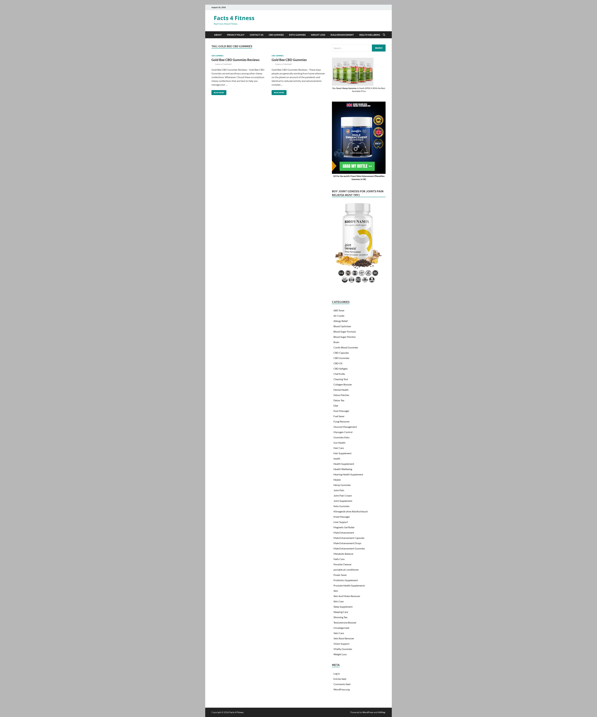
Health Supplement (343, 463)
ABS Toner (339, 310)
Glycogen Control (342, 432)
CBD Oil (337, 363)
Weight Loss (318, 35)
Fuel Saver (339, 416)
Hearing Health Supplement (348, 474)
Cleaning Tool (340, 379)
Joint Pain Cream (342, 495)
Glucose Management (345, 426)
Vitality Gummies (342, 648)
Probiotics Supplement (345, 580)
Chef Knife (339, 373)
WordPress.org (341, 689)
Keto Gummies (297, 35)
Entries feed (339, 678)
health (336, 458)
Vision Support (341, 643)
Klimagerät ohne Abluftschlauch (350, 511)
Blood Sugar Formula (344, 331)
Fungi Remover (341, 421)
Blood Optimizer (342, 326)
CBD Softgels (340, 368)
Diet (335, 405)
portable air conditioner (346, 569)
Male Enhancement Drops (347, 543)
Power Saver (340, 574)
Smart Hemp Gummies (346, 88)
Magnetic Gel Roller (344, 527)
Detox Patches (341, 395)
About (218, 35)
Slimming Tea (340, 617)
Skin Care (338, 601)
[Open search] (384, 34)
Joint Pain (338, 490)
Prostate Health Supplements (349, 585)
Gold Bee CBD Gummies (289, 60)
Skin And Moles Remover (346, 596)
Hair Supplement (342, 453)
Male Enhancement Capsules (348, 537)
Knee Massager (341, 516)
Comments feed (341, 684)
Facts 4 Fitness (234, 18)
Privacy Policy (235, 35)
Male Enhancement (342, 35)
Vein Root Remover (343, 638)
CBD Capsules (341, 352)
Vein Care (338, 633)
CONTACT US (256, 35)
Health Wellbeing (369, 35)
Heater (337, 479)
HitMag (381, 712)
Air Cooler (339, 315)
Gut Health (339, 442)
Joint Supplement (342, 500)
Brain (336, 342)
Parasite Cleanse (342, 564)
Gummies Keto (341, 437)
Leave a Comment (223, 64)
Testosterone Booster (344, 622)
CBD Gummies (276, 35)
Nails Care (339, 559)
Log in (336, 673)
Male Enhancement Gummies (349, 548)
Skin (335, 590)
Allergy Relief (340, 320)
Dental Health (341, 389)
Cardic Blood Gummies (345, 347)
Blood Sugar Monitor (344, 336)
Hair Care (338, 447)
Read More (217, 92)
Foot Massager (341, 410)
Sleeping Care (340, 611)
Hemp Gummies (342, 484)
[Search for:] (359, 48)
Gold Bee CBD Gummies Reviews (235, 60)
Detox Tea (338, 400)
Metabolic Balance (343, 553)
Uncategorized (341, 627)
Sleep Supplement (343, 606)
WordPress (367, 712)
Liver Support (340, 521)
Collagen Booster (342, 384)
